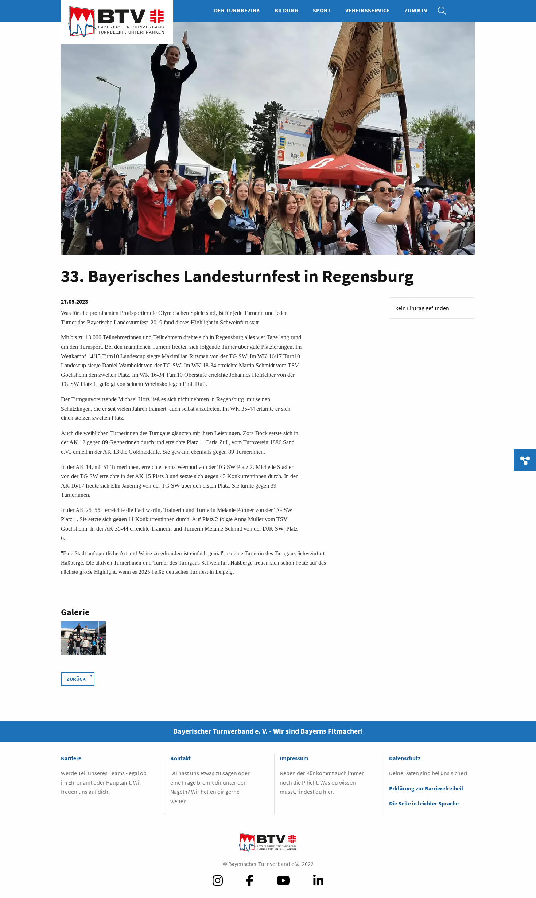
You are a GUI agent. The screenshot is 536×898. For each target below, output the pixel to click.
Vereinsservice (367, 10)
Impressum (294, 758)
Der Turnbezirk (237, 10)
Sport (322, 10)
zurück (76, 679)
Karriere (71, 758)
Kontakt (180, 758)
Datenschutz (404, 758)
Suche (445, 10)
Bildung (286, 10)
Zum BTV (415, 10)
